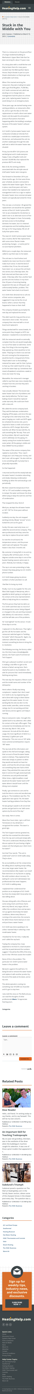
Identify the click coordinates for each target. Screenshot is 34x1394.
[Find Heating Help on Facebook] (3, 1324)
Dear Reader (9, 1109)
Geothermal (7, 1228)
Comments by (24, 1068)
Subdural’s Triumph (12, 1184)
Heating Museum (9, 1232)
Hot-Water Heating (9, 1235)
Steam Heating (8, 1245)
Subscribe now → (17, 1303)
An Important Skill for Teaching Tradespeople (14, 1133)
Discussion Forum (8, 1336)
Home (4, 1334)
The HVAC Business (15, 1126)
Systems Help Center (11, 17)
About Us (5, 1347)
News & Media (7, 1343)
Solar (4, 1241)
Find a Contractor (8, 1340)
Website (7, 2)
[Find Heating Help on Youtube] (7, 1324)
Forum (17, 2)
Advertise (5, 1349)
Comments (11, 36)
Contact (4, 1351)
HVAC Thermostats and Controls (14, 1238)
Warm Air (6, 1251)
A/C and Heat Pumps (10, 1225)
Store (4, 1345)
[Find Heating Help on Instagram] (10, 1324)
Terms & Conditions (8, 1353)
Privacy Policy (6, 1355)
